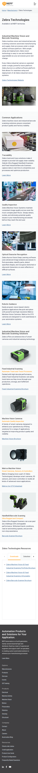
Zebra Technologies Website (13, 80)
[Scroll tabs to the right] (33, 556)
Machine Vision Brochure (11, 439)
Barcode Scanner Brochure (12, 536)
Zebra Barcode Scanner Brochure (18, 580)
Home (4, 10)
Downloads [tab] (14, 556)
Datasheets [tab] (27, 556)
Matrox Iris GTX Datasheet (12, 486)
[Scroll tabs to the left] (4, 556)
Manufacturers (12, 10)
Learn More (6, 175)
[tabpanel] (19, 589)
